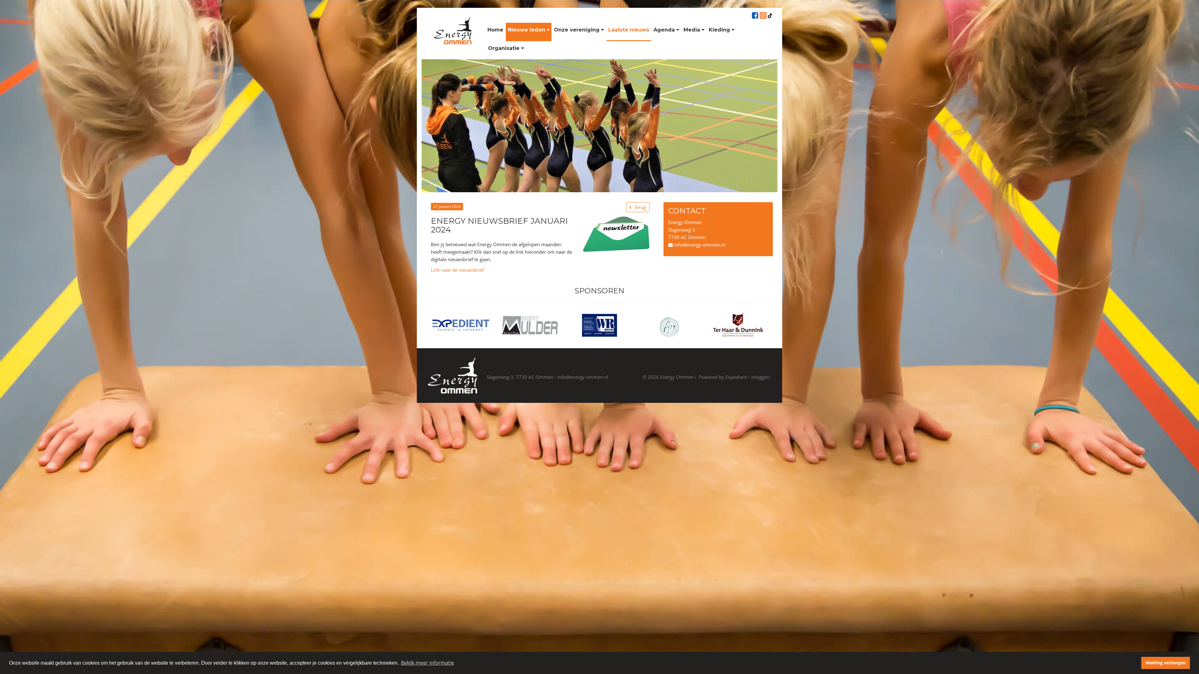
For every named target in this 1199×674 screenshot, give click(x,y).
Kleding (719, 30)
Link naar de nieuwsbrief (457, 270)
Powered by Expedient (722, 377)
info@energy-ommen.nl (699, 245)
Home (495, 30)
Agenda (664, 30)
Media (691, 30)
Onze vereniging (577, 30)
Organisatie (504, 48)
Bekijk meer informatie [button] (427, 662)
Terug (640, 207)
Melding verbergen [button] (1166, 663)
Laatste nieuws (628, 30)
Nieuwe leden (526, 30)
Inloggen (760, 377)
